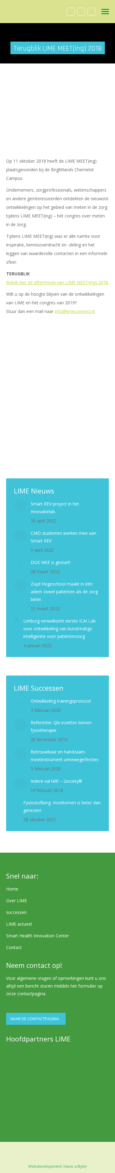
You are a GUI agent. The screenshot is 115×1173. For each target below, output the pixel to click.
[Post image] (20, 506)
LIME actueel (19, 924)
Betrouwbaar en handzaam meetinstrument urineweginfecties (64, 755)
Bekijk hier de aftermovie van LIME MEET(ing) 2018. (57, 282)
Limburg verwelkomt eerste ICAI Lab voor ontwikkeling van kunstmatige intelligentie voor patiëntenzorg (59, 628)
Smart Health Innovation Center (37, 936)
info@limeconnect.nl (75, 311)
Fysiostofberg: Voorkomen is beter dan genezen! (62, 806)
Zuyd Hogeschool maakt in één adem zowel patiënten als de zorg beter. (64, 591)
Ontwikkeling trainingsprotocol (61, 701)
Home (12, 889)
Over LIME (16, 900)
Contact (14, 947)
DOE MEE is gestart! (51, 562)
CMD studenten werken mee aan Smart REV (63, 537)
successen (16, 912)
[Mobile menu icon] (105, 11)
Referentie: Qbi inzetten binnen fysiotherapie (61, 726)
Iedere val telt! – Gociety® (56, 781)
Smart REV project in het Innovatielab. (55, 507)
